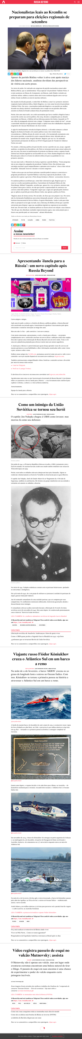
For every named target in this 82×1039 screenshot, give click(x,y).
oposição (15, 220)
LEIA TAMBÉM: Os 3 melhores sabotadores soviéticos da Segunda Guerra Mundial (39, 616)
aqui (38, 1036)
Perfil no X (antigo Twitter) (22, 369)
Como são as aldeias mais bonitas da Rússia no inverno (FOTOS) (33, 1015)
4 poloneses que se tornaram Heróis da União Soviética (30, 639)
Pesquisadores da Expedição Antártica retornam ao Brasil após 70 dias (36, 936)
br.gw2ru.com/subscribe (57, 374)
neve (13, 1003)
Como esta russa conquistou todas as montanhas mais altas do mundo (35, 1012)
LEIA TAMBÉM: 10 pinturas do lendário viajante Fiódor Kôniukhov (33, 912)
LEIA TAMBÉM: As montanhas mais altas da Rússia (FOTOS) (31, 994)
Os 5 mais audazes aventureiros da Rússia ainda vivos (29, 930)
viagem (21, 921)
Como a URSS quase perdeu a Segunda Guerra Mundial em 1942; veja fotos (37, 636)
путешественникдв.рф (25, 991)
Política (52, 220)
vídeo (35, 1003)
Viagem (29, 960)
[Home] (3, 2)
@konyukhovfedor (16, 721)
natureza (27, 1003)
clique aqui (52, 394)
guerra (14, 625)
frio (19, 1003)
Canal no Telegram (19, 365)
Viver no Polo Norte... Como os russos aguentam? (28, 933)
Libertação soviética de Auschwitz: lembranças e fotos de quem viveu (35, 633)
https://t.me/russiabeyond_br (23, 622)
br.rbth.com (32, 354)
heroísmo (42, 625)
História (29, 414)
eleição (30, 220)
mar (28, 921)
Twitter (68, 74)
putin (23, 220)
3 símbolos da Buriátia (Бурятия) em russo (26, 1018)
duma (37, 220)
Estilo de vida (30, 275)
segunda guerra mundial (28, 625)
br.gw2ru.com (59, 356)
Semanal (17, 243)
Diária (24, 243)
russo (44, 220)
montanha (43, 1003)
